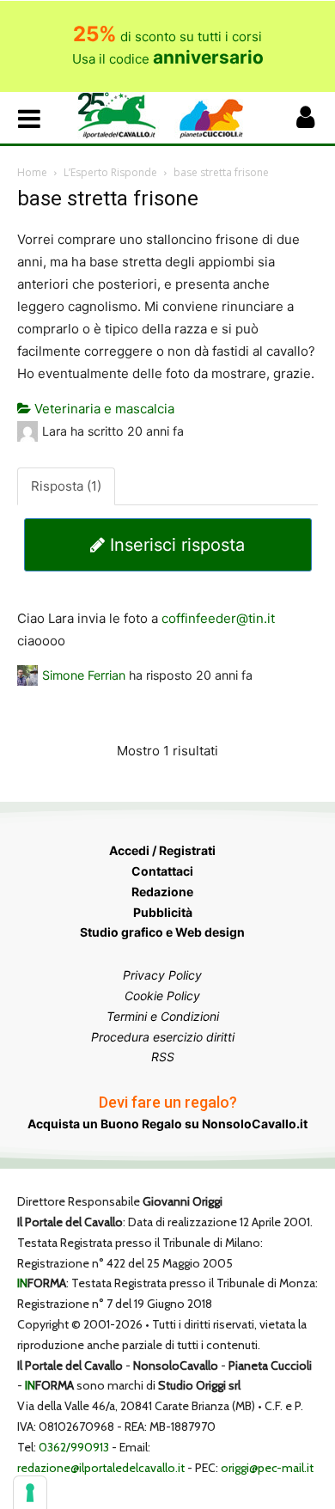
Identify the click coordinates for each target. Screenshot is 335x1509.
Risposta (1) (66, 486)
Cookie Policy (162, 995)
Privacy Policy (162, 975)
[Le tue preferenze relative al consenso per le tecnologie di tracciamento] (30, 1492)
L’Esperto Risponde (110, 172)
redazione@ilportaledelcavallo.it (101, 1467)
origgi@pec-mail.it (267, 1467)
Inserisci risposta (175, 545)
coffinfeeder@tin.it (218, 618)
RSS (162, 1056)
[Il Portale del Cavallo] (122, 115)
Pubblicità (162, 912)
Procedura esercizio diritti (162, 1036)
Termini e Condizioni (163, 1016)
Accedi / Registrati (162, 850)
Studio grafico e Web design (162, 932)
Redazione (162, 891)
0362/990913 (74, 1447)
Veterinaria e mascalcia (102, 408)
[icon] (305, 121)
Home (32, 172)
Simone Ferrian (83, 675)
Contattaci (162, 871)
